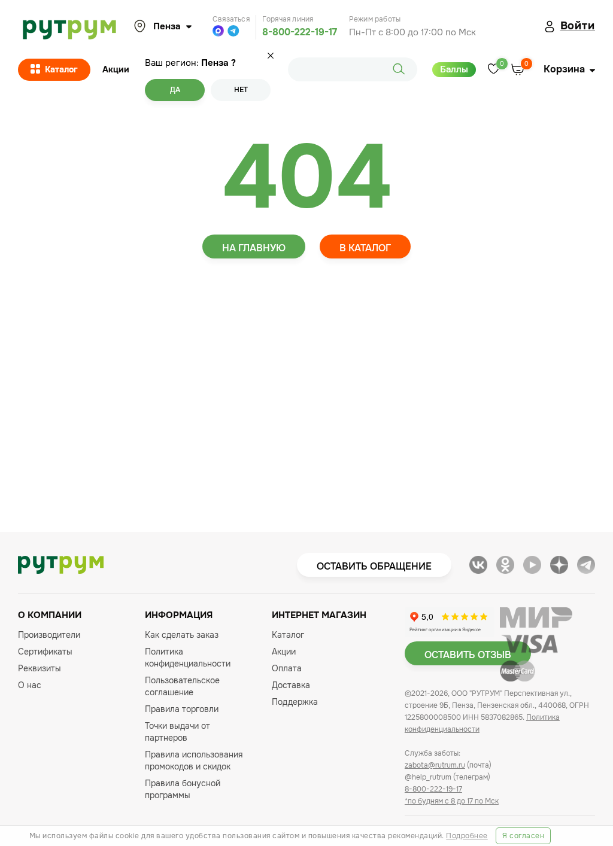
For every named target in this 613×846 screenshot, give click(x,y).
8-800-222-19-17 (299, 32)
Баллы (454, 69)
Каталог (61, 69)
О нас (29, 685)
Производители (49, 634)
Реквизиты (39, 668)
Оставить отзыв (467, 655)
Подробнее (467, 836)
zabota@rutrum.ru (435, 765)
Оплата (287, 668)
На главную (254, 248)
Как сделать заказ (182, 634)
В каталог (365, 248)
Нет (241, 90)
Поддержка (295, 701)
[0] (493, 69)
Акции (115, 69)
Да (175, 90)
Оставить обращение (374, 566)
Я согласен (523, 836)
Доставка (291, 685)
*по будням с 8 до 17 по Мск (452, 801)
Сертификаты (45, 651)
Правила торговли (182, 709)
